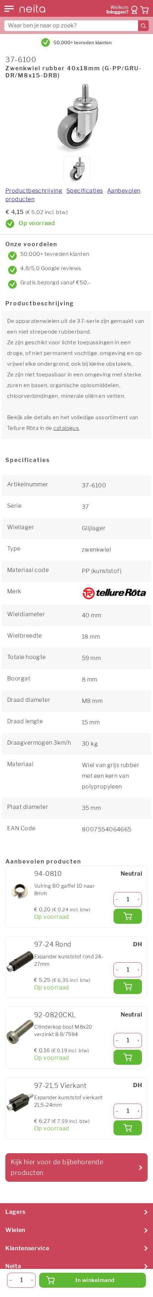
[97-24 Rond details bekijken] (20, 962)
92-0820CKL (55, 1015)
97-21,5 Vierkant (60, 1085)
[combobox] (76, 25)
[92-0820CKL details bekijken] (20, 1032)
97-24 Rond (52, 944)
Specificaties (85, 190)
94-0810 (48, 873)
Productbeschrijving (33, 190)
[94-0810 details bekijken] (20, 891)
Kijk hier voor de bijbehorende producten (57, 1167)
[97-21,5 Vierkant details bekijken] (20, 1103)
